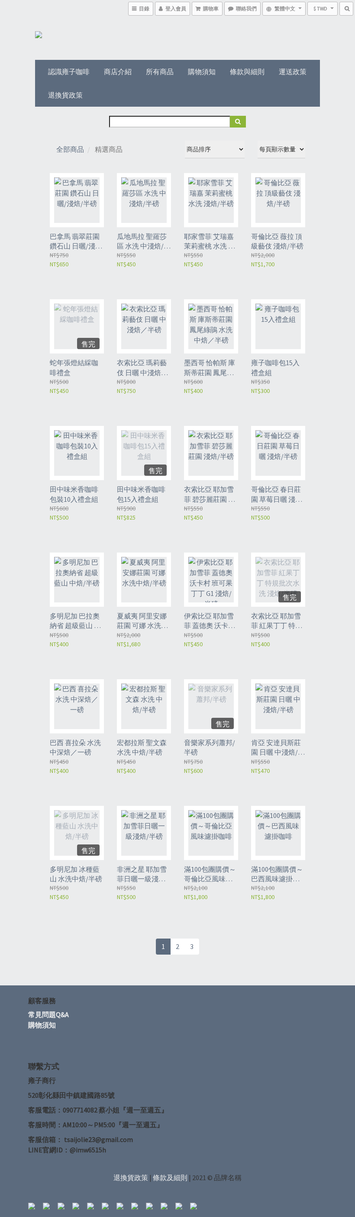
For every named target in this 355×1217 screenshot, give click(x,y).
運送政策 (293, 71)
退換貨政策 (65, 95)
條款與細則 (247, 71)
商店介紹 (118, 71)
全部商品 (70, 149)
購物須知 (202, 71)
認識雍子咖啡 (69, 71)
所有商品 (160, 71)
